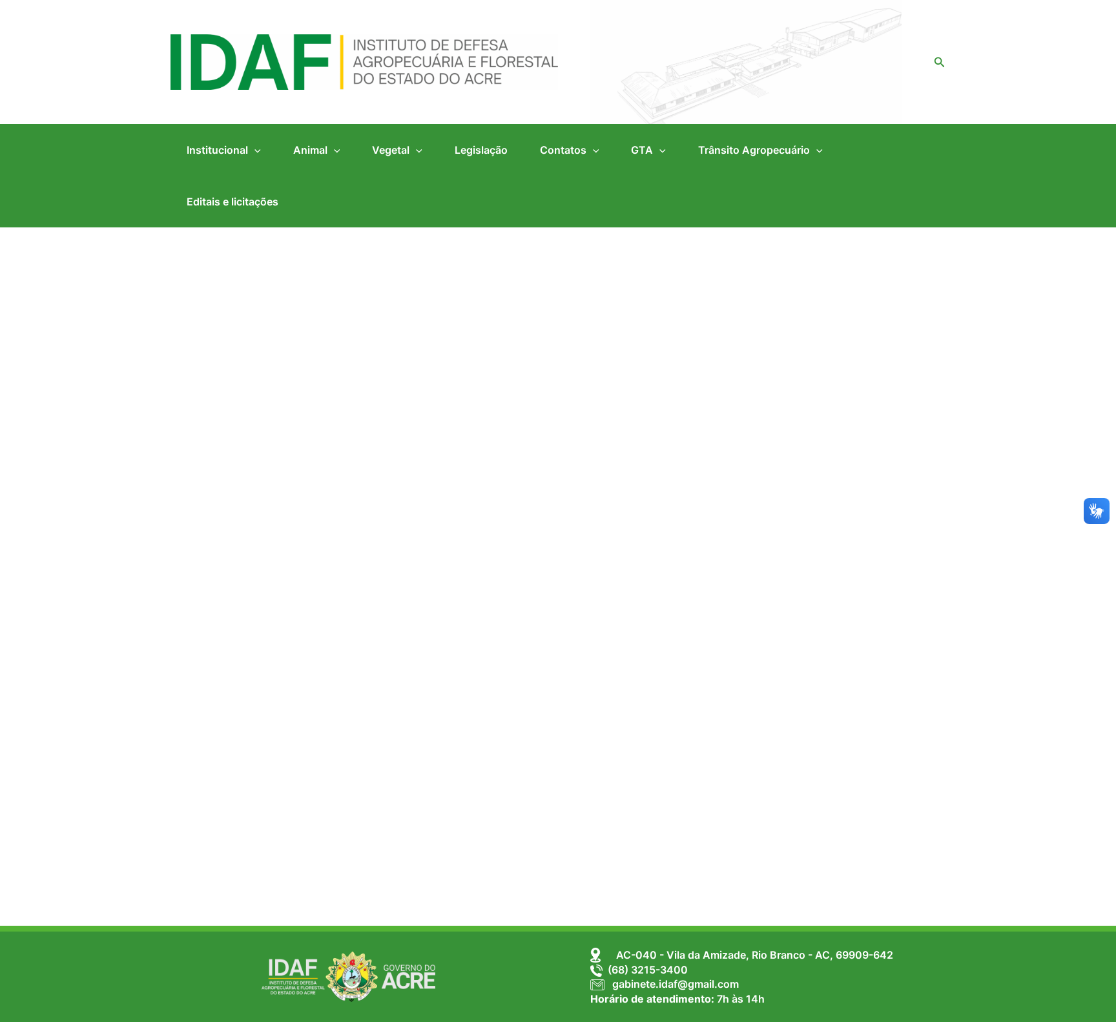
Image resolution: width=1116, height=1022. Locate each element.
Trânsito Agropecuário (754, 149)
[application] (254, 150)
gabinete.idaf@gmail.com (671, 983)
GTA (642, 149)
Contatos (563, 149)
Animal (310, 149)
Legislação (481, 149)
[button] (940, 62)
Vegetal (390, 149)
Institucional (217, 149)
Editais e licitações (232, 201)
